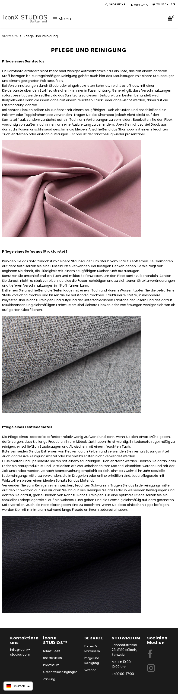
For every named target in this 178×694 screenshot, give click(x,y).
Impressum (51, 665)
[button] (18, 686)
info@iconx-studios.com (20, 652)
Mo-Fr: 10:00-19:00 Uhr (122, 664)
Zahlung (49, 679)
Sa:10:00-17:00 (123, 674)
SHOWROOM (51, 651)
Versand (90, 670)
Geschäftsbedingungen (60, 672)
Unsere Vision (52, 658)
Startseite (10, 36)
